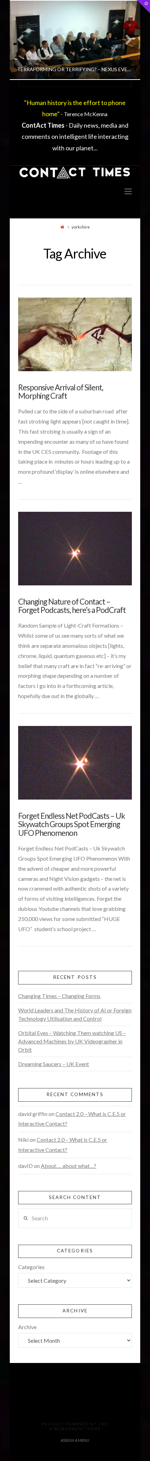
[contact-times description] (75, 173)
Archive (27, 1327)
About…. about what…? (68, 1165)
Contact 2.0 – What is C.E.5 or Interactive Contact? (72, 1118)
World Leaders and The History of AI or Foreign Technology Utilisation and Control (75, 1014)
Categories (31, 1267)
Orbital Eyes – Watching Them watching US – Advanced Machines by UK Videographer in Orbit (72, 1041)
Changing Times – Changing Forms (59, 995)
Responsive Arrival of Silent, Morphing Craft (60, 392)
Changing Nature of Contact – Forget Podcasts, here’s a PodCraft (72, 606)
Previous (24, 40)
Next (125, 40)
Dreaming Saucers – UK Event (53, 1064)
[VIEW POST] (75, 335)
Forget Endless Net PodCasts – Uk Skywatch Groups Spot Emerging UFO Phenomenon (71, 824)
